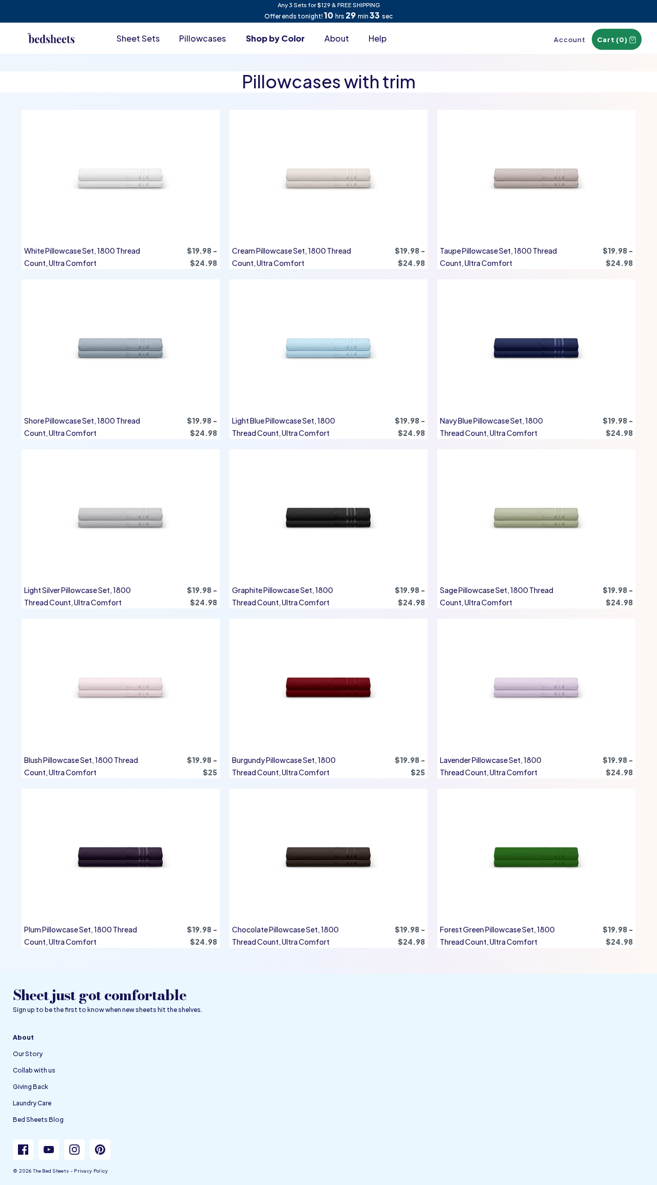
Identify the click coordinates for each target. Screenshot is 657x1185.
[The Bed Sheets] (51, 29)
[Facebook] (23, 1149)
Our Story (28, 1054)
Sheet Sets (138, 38)
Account (569, 39)
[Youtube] (48, 1149)
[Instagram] (74, 1149)
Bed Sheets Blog (38, 1119)
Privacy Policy (91, 1171)
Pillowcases (202, 38)
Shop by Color (275, 38)
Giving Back (30, 1087)
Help (378, 38)
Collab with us (34, 1070)
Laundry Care (32, 1103)
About (336, 38)
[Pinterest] (100, 1149)
